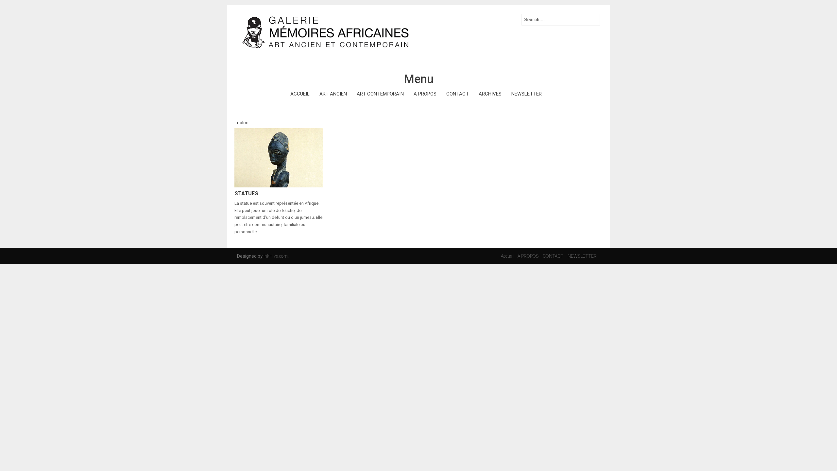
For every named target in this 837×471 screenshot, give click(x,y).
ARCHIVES (490, 94)
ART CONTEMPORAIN (380, 94)
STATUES (246, 193)
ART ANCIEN (333, 94)
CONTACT (457, 94)
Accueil (507, 256)
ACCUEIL (300, 94)
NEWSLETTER (526, 94)
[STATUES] (278, 157)
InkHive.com (276, 256)
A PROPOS (425, 94)
